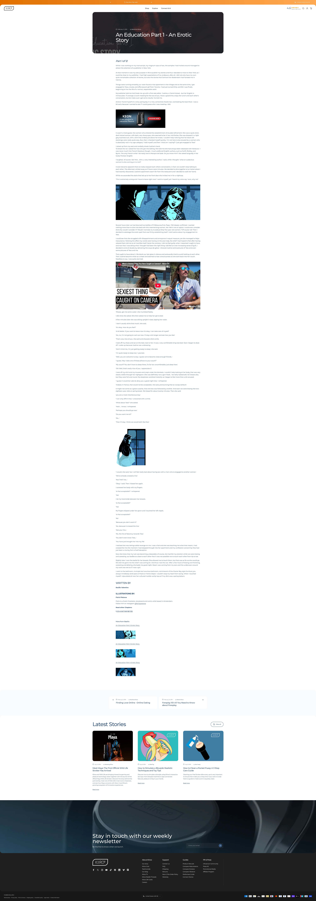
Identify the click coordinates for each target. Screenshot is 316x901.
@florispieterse (140, 603)
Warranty (165, 877)
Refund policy (7, 897)
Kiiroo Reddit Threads (149, 877)
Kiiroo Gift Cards (147, 879)
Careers (144, 882)
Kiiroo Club (145, 866)
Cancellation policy (38, 897)
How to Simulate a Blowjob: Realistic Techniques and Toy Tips (155, 769)
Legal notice (46, 897)
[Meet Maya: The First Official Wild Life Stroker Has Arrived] (113, 746)
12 (132, 611)
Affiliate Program (208, 871)
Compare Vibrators (189, 871)
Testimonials (146, 869)
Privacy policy (14, 897)
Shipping (165, 869)
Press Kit (206, 866)
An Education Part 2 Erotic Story (128, 625)
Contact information (54, 897)
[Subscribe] (220, 845)
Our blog (145, 871)
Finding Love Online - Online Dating (133, 703)
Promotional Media (209, 869)
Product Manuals (188, 864)
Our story (145, 864)
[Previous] (110, 2)
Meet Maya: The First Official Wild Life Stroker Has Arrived (110, 769)
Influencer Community (210, 864)
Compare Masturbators (190, 866)
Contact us (166, 864)
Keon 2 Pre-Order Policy (170, 874)
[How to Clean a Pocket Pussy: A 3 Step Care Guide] (203, 746)
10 (128, 611)
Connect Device (188, 877)
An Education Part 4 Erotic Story (128, 662)
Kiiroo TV (145, 874)
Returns (165, 871)
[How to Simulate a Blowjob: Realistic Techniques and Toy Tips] (158, 746)
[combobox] (303, 2)
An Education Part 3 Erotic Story (128, 644)
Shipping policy (30, 897)
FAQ (163, 866)
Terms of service (22, 897)
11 (130, 611)
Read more (96, 789)
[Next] (151, 2)
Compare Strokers (189, 869)
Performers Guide (188, 874)
